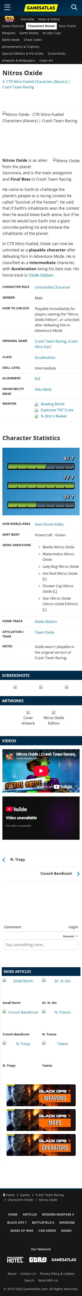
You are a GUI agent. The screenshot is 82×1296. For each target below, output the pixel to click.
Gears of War (21, 1231)
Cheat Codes (33, 40)
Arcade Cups (52, 33)
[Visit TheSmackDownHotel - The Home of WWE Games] (15, 1260)
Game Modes (29, 33)
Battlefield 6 (43, 1223)
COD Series (47, 1231)
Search (29, 1280)
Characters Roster (41, 26)
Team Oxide (44, 632)
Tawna (47, 1066)
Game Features (13, 26)
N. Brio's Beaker (54, 416)
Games (66, 1231)
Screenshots (57, 54)
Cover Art (46, 61)
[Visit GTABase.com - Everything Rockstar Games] (38, 1260)
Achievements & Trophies (20, 47)
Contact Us (28, 1274)
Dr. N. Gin (49, 1003)
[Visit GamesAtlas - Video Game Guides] (63, 1260)
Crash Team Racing (50, 341)
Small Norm (12, 1003)
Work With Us (48, 1280)
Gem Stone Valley (49, 524)
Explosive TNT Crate (57, 410)
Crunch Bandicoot (16, 1034)
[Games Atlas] (41, 7)
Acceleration (45, 357)
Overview (27, 19)
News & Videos (49, 19)
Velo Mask (43, 389)
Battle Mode (11, 40)
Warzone (67, 1223)
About (12, 1274)
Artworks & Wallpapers (18, 61)
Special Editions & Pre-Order (23, 54)
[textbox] (41, 946)
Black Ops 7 (17, 1223)
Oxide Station (40, 275)
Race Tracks (67, 26)
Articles (30, 1214)
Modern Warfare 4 (58, 1214)
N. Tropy (9, 1066)
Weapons (9, 33)
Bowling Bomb (53, 404)
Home (12, 1214)
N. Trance (49, 1034)
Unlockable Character (52, 287)
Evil (37, 378)
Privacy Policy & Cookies (57, 1274)
